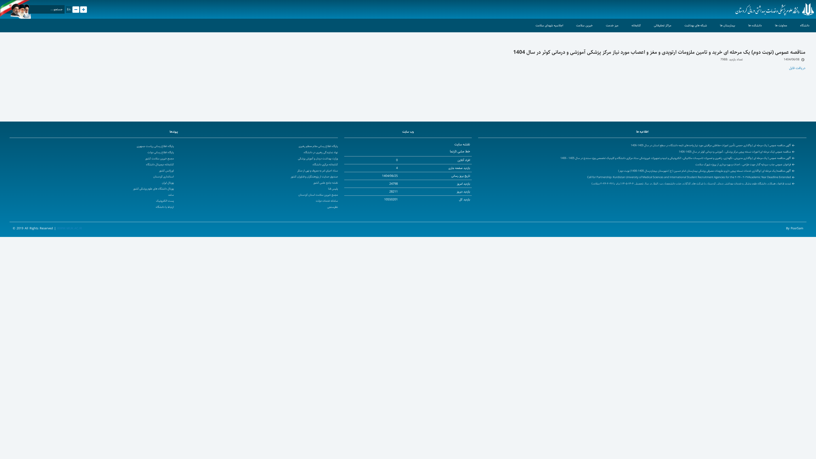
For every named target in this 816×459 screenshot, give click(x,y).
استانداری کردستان (163, 177)
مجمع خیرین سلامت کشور (159, 159)
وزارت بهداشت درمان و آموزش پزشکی (318, 159)
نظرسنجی (332, 207)
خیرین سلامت (584, 25)
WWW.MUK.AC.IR (69, 228)
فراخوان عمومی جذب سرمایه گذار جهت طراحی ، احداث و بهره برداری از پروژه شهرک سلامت (743, 164)
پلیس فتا (333, 189)
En (69, 9)
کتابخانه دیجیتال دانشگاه (160, 165)
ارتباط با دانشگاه (165, 207)
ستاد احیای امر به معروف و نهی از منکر (317, 171)
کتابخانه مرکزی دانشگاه (325, 165)
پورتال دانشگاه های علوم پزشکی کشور (153, 189)
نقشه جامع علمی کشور (325, 183)
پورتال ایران (168, 183)
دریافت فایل (797, 68)
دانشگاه (804, 25)
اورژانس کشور (166, 171)
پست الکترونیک (165, 201)
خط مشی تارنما (460, 151)
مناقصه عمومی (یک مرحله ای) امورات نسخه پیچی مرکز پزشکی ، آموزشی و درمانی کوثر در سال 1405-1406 (735, 152)
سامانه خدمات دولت (327, 201)
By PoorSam (794, 228)
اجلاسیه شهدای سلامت (549, 25)
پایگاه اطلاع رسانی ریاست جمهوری (155, 146)
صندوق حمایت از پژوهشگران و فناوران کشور (314, 177)
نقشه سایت (462, 144)
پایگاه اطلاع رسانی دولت (160, 152)
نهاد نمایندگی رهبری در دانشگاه (321, 152)
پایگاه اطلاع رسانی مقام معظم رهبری (318, 146)
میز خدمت (612, 25)
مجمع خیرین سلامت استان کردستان (318, 195)
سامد (171, 195)
